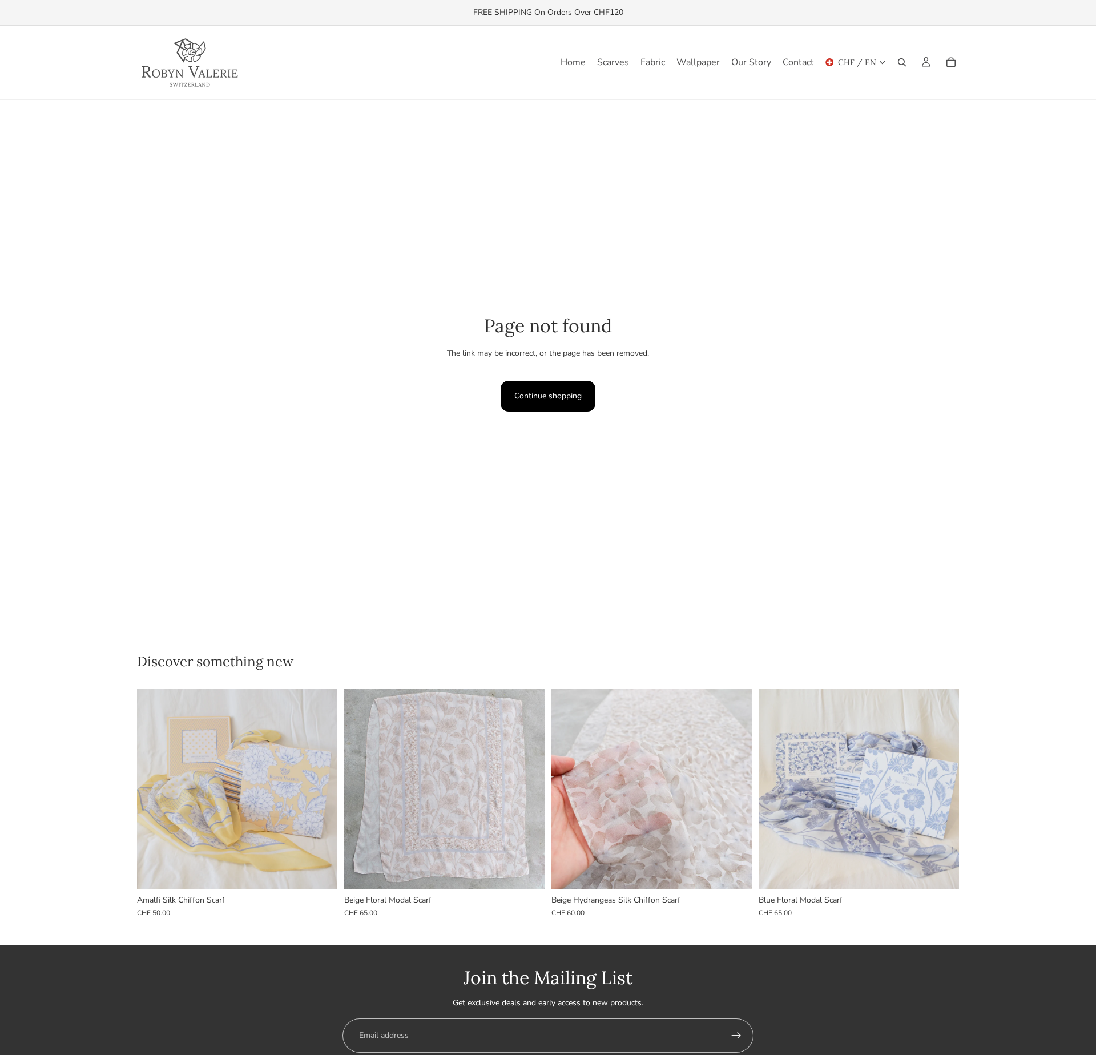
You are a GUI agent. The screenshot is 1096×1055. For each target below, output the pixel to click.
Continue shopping (548, 395)
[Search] (901, 62)
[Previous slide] (154, 789)
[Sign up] (736, 1036)
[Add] (319, 871)
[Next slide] (320, 789)
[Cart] (951, 62)
